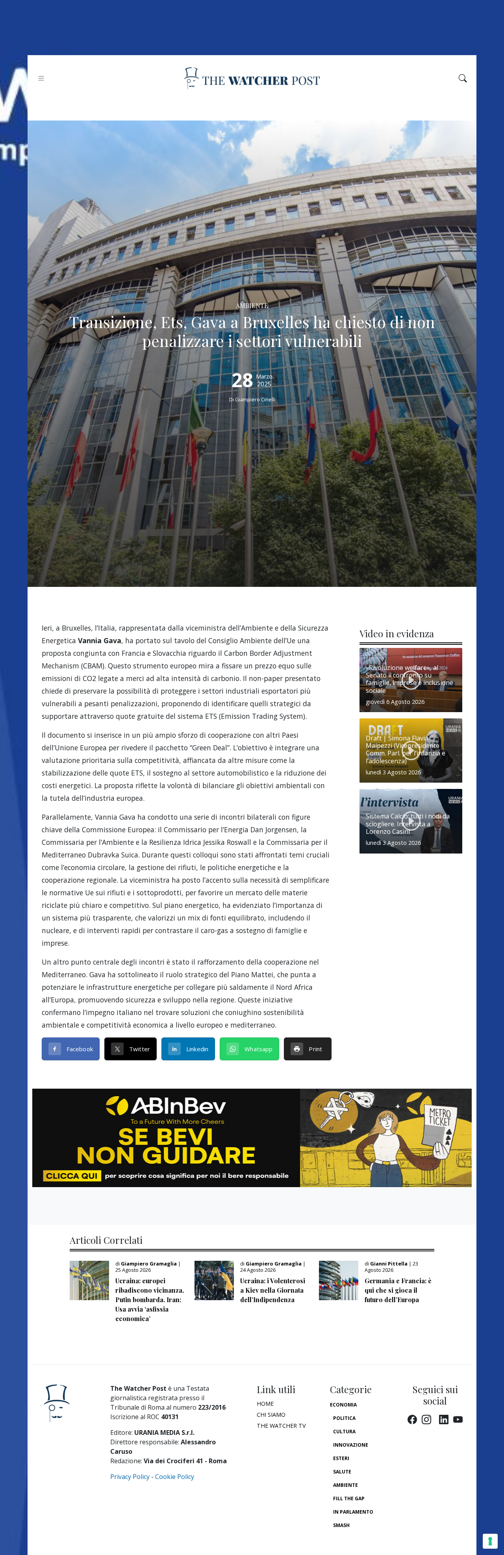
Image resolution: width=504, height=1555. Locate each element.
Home (265, 1403)
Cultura (344, 1431)
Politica (344, 1418)
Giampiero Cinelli (255, 399)
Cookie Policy (174, 1476)
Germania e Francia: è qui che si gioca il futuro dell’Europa (398, 1290)
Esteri (341, 1458)
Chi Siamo (271, 1414)
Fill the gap (349, 1498)
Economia (343, 1404)
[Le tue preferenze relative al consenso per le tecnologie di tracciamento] (490, 1541)
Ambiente (345, 1485)
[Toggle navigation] (41, 78)
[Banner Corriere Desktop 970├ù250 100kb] (252, 1137)
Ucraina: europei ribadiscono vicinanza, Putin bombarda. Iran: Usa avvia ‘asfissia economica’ (149, 1300)
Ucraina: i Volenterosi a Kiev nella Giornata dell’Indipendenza (272, 1290)
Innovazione (350, 1445)
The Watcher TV (281, 1425)
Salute (342, 1471)
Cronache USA (352, 1538)
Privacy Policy (130, 1476)
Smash (341, 1525)
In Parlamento (353, 1512)
